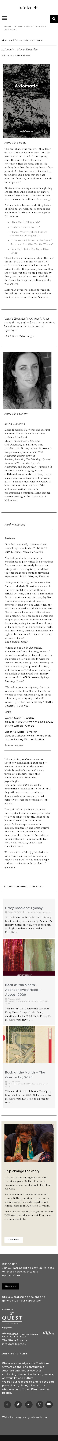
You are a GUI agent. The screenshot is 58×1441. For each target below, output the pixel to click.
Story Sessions (43, 912)
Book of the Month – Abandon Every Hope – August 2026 (23, 990)
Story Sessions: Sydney (24, 908)
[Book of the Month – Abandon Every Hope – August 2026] (29, 957)
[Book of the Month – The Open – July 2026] (29, 1044)
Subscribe (10, 1286)
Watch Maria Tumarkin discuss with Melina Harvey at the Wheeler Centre (29, 722)
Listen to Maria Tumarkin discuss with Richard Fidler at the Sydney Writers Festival (28, 736)
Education (30, 912)
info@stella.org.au (14, 1344)
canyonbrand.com (35, 1417)
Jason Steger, (29, 576)
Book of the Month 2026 (19, 1001)
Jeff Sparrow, (31, 677)
